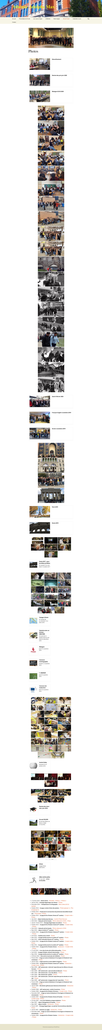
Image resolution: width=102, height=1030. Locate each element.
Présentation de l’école (24, 18)
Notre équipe (57, 18)
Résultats (51, 900)
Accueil (14, 18)
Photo (69, 921)
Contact (14, 22)
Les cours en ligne (37, 18)
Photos (60, 902)
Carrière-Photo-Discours (60, 919)
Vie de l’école (66, 18)
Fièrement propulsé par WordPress (51, 1027)
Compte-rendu (68, 915)
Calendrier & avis (77, 18)
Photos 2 (63, 900)
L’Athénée (47, 18)
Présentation (38, 913)
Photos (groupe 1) (65, 908)
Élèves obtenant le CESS (59, 921)
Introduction (61, 946)
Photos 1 (57, 900)
